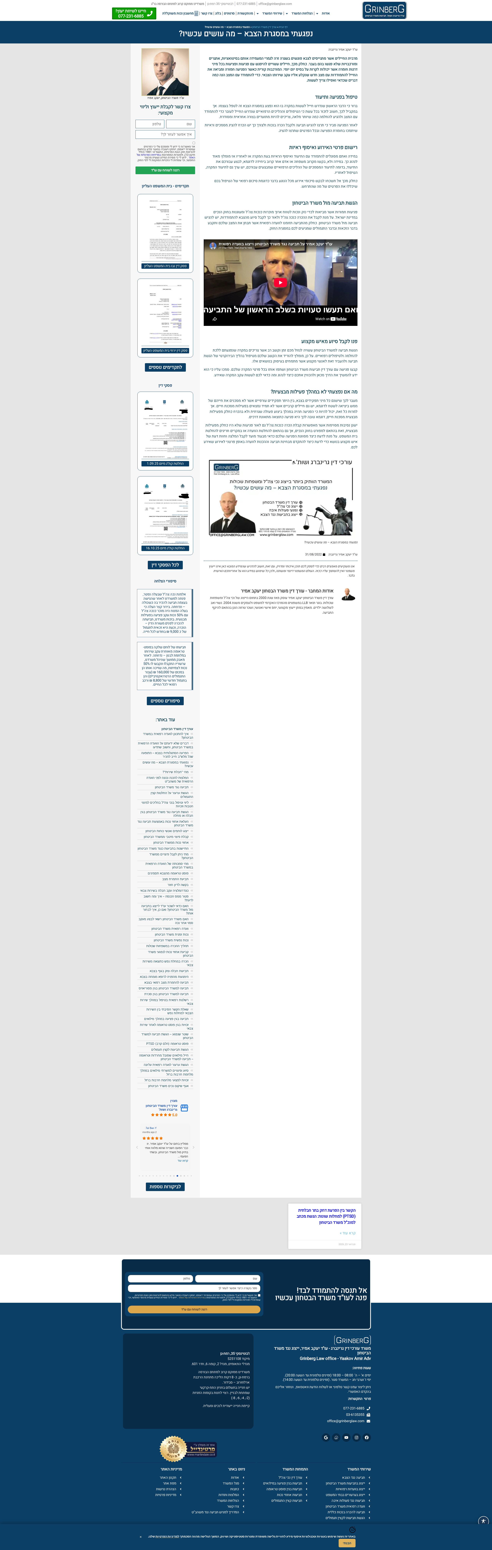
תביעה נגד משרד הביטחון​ (172, 787)
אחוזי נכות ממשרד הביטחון (171, 842)
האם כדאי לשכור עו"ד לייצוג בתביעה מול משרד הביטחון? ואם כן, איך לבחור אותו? (167, 909)
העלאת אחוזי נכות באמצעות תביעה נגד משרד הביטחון (165, 823)
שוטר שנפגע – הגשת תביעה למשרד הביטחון (167, 1036)
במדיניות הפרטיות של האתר (192, 1297)
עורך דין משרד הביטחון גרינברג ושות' (161, 1107)
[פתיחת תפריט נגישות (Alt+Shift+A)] (483, 1521)
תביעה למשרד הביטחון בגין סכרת (166, 994)
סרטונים (229, 13)
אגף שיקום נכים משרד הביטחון (168, 1086)
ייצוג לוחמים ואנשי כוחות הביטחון (167, 831)
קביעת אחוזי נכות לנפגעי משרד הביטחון (170, 953)
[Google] (326, 1437)
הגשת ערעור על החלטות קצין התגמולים (172, 794)
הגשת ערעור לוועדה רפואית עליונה (166, 1065)
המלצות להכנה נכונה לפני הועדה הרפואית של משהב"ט (169, 779)
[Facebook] (366, 1437)
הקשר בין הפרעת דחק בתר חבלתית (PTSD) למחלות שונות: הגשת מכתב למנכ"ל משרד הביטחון (326, 1216)
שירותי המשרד (272, 13)
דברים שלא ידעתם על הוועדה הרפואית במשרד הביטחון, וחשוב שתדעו (165, 745)
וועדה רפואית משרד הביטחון (170, 929)
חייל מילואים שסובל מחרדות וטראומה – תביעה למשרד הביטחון (166, 1057)
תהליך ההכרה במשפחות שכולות (167, 946)
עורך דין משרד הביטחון (264, 27)
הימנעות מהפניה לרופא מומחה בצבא (164, 977)
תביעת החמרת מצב (175, 879)
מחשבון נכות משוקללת (178, 13)
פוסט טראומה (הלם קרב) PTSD (167, 1044)
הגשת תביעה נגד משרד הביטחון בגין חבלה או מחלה (166, 813)
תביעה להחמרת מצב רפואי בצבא (166, 982)
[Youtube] (346, 1437)
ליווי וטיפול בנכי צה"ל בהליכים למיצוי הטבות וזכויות (167, 804)
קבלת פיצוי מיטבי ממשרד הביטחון (166, 837)
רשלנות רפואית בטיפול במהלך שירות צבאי (166, 1002)
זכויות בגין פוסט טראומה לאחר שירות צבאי (166, 1026)
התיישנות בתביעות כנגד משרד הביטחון (163, 848)
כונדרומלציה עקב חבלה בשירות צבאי (164, 890)
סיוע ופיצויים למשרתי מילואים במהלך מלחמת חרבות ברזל (166, 1072)
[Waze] (336, 1437)
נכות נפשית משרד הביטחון (171, 940)
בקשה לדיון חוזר (178, 885)
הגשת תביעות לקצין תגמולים (170, 1049)
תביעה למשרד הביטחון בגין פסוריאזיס (164, 988)
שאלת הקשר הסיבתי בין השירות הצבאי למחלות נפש (169, 1011)
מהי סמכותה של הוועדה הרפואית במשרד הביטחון (169, 865)
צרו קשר (206, 13)
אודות (326, 13)
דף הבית (283, 27)
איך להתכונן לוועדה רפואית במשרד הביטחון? (168, 735)
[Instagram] (356, 1437)
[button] (318, 13)
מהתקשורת (245, 13)
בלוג (218, 13)
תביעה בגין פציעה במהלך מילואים (166, 1019)
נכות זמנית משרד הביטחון (172, 934)
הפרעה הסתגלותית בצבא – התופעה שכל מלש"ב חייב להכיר (167, 754)
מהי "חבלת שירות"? (176, 772)
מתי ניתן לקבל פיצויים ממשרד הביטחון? (171, 856)
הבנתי (347, 1543)
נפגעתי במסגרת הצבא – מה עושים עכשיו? (168, 764)
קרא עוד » (348, 1233)
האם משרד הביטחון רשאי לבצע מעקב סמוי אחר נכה (166, 921)
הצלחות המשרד (302, 13)
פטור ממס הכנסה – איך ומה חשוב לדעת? (168, 898)
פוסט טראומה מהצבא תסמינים (168, 873)
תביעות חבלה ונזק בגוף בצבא (169, 971)
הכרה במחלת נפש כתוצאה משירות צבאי (168, 963)
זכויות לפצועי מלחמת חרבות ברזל (167, 1080)
